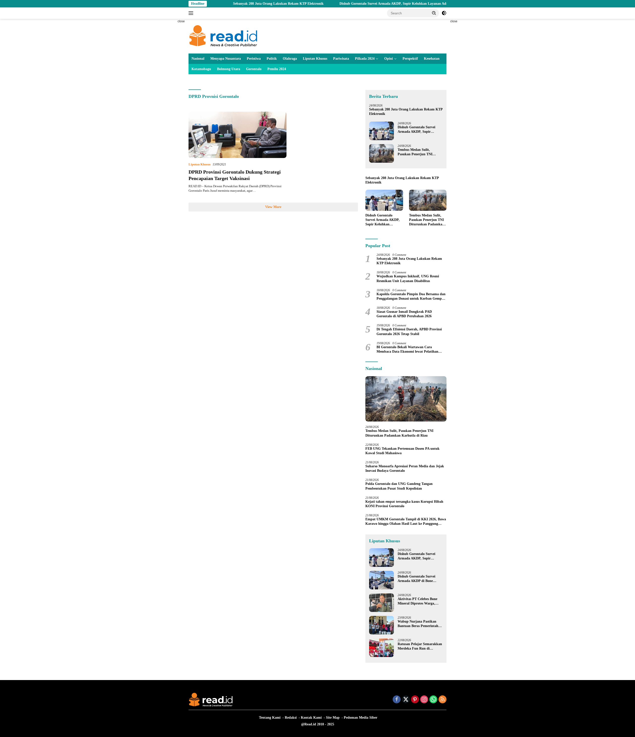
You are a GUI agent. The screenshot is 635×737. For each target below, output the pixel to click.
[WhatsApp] (433, 699)
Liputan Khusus (315, 58)
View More (273, 207)
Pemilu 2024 (276, 69)
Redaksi (291, 717)
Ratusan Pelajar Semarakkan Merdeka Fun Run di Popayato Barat (420, 646)
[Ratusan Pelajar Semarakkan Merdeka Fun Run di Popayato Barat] (381, 647)
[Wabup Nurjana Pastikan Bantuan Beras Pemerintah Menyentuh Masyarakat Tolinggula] (381, 625)
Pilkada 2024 (365, 58)
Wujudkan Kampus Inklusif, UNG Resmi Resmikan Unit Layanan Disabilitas (408, 278)
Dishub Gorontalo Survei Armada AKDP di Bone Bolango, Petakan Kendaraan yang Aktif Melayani (420, 579)
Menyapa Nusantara (225, 58)
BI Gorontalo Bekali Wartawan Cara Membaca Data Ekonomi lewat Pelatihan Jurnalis (407, 349)
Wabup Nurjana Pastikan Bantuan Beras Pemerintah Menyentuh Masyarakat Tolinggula (418, 624)
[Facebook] (397, 699)
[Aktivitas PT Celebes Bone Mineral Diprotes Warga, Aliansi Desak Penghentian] (381, 602)
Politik (272, 58)
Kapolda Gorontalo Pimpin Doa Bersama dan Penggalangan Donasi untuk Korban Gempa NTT (411, 296)
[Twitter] (406, 699)
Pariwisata (341, 58)
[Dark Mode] (444, 13)
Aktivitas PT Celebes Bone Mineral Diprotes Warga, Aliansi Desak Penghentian (418, 601)
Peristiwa (254, 58)
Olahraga (290, 58)
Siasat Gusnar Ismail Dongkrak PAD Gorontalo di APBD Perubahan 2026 (404, 314)
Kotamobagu (201, 69)
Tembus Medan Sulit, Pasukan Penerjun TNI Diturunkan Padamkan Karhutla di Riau (415, 152)
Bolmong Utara (228, 69)
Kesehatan (432, 58)
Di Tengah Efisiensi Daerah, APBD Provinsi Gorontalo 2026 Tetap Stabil (409, 331)
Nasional (197, 58)
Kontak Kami (311, 717)
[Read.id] (223, 36)
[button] (434, 13)
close (181, 21)
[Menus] (192, 13)
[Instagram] (424, 699)
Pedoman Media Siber (360, 717)
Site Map (333, 717)
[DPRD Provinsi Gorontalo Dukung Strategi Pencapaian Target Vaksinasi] (237, 135)
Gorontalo (253, 69)
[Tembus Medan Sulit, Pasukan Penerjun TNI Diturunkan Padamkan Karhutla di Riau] (381, 153)
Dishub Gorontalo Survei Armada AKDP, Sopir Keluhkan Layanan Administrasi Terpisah (378, 3)
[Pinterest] (415, 699)
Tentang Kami (270, 717)
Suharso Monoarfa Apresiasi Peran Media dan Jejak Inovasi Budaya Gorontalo (404, 468)
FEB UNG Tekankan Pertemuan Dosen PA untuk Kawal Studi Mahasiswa (402, 451)
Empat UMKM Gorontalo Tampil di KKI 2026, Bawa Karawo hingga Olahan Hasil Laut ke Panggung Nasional (405, 521)
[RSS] (442, 699)
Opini (388, 58)
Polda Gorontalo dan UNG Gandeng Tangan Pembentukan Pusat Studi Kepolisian (399, 486)
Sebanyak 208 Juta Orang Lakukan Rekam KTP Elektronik (250, 3)
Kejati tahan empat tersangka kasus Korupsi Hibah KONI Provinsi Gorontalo (404, 504)
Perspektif (410, 58)
